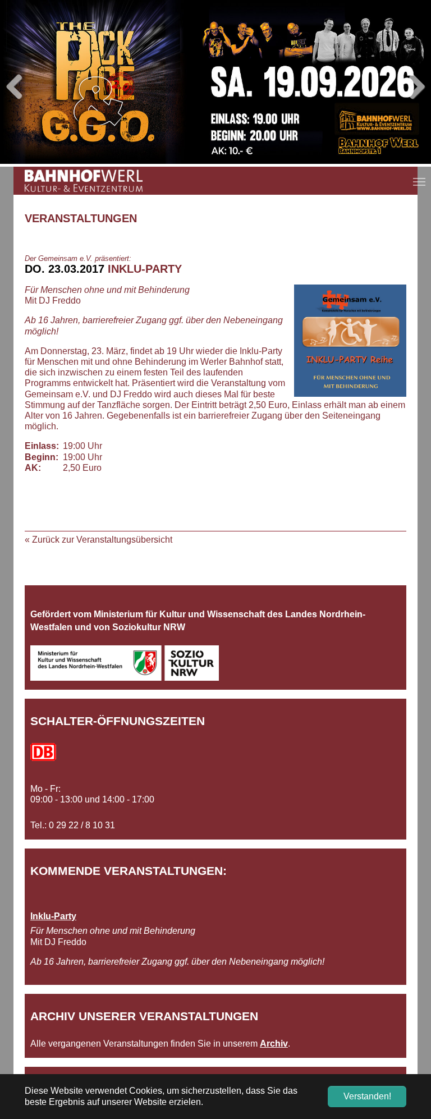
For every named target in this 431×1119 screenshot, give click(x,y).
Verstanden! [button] (367, 1096)
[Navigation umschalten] (419, 181)
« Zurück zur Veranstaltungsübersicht (98, 539)
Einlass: (41, 446)
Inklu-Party (53, 916)
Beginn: (41, 457)
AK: (33, 468)
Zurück (17, 87)
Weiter (414, 87)
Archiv (274, 1043)
